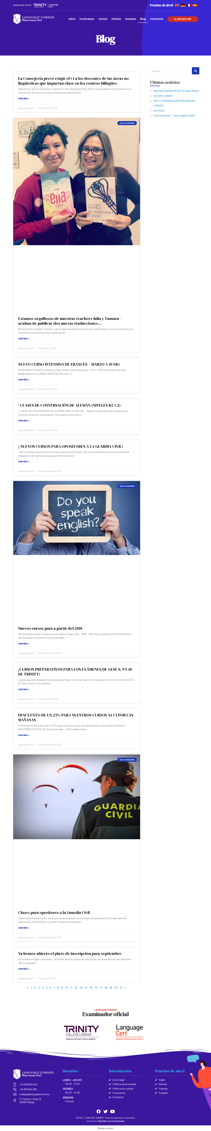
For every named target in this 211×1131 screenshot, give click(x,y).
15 (91, 987)
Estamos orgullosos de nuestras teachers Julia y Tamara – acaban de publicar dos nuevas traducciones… (70, 321)
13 (81, 987)
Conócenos (86, 19)
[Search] (195, 70)
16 (96, 987)
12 (76, 987)
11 (71, 987)
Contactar (156, 19)
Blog (143, 19)
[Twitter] (105, 1111)
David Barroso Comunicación (111, 1121)
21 (121, 987)
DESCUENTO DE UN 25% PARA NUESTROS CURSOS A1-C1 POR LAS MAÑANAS (75, 717)
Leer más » (23, 98)
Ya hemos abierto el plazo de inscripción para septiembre (69, 953)
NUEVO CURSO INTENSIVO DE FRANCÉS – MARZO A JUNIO (69, 364)
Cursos (102, 19)
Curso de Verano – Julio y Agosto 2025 (174, 115)
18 (106, 987)
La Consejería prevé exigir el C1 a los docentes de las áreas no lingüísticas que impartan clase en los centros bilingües (73, 81)
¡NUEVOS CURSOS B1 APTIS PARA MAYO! (176, 90)
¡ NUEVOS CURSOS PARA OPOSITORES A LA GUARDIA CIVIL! (70, 446)
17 (101, 987)
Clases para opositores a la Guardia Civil (54, 912)
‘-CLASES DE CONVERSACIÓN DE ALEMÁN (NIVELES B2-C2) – (71, 405)
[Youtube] (112, 1111)
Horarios (130, 19)
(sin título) (158, 110)
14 (86, 987)
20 (116, 987)
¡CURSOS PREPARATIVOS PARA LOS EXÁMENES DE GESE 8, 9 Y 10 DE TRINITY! (75, 672)
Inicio (72, 19)
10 (66, 987)
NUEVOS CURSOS (163, 95)
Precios (116, 19)
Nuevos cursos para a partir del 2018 (50, 628)
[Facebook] (99, 1111)
